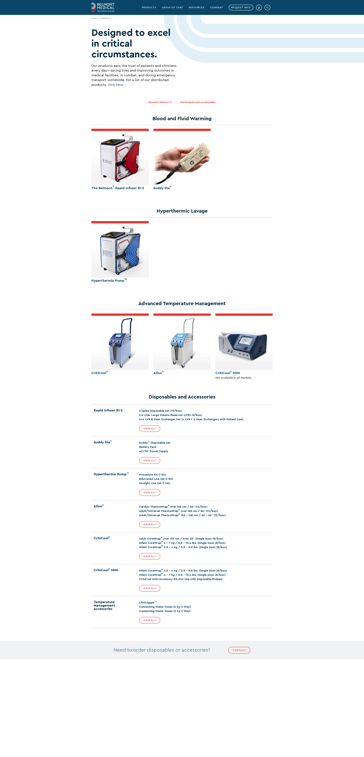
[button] (259, 7)
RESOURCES (196, 7)
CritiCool (99, 373)
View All (149, 428)
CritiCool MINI (227, 373)
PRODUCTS (149, 7)
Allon (158, 373)
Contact (239, 650)
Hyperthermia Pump (109, 280)
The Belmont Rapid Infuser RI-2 (117, 188)
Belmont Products (160, 102)
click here (115, 85)
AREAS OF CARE (172, 7)
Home (94, 18)
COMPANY (216, 7)
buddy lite (162, 188)
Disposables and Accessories (198, 102)
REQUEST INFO (241, 7)
